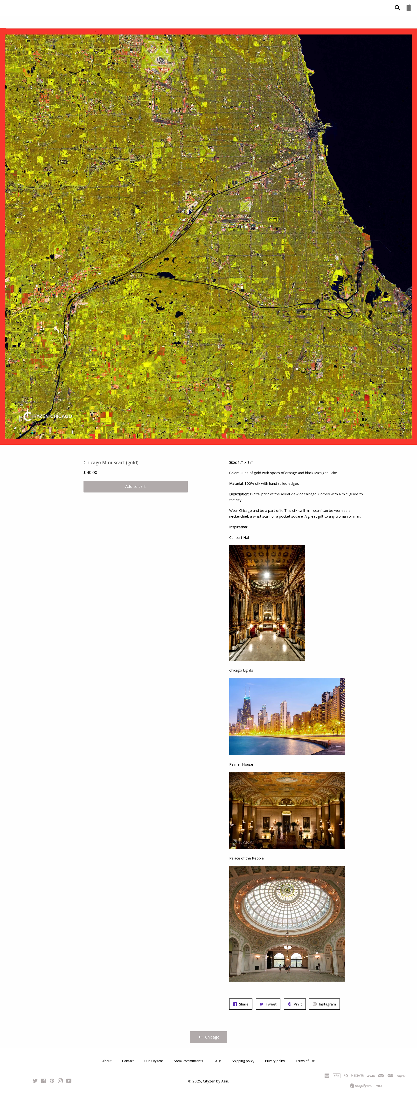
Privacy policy (275, 1061)
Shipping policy (243, 1061)
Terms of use (305, 1061)
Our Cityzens (153, 1061)
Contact (128, 1061)
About (106, 1061)
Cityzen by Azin (215, 1081)
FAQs (217, 1061)
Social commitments (188, 1061)
